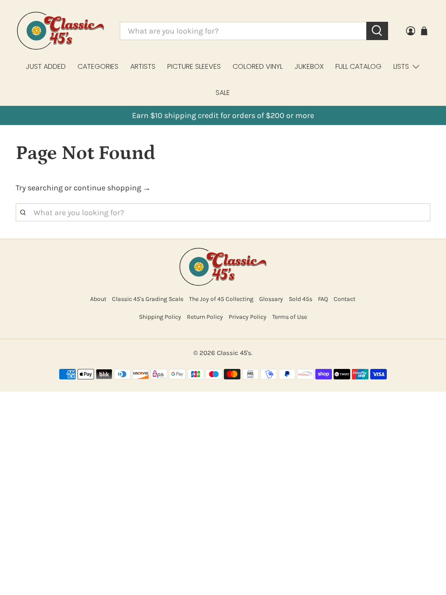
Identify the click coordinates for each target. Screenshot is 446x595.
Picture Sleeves (194, 66)
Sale (223, 93)
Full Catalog (358, 66)
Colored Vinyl (258, 66)
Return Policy (205, 317)
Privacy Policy (248, 317)
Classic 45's (234, 353)
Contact (344, 299)
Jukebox (309, 66)
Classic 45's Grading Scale (147, 299)
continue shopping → (112, 188)
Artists (142, 66)
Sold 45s (300, 299)
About (98, 299)
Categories (98, 66)
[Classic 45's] (60, 31)
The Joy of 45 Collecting (221, 299)
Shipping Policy (160, 317)
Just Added (46, 66)
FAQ (323, 299)
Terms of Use (289, 317)
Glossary (271, 299)
